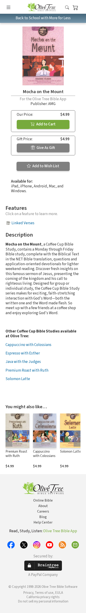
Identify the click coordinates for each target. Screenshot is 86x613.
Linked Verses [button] (22, 223)
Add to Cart (45, 124)
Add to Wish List (45, 166)
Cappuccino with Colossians (28, 345)
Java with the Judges (23, 362)
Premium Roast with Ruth (27, 370)
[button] (67, 7)
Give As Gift (45, 148)
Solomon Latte (18, 379)
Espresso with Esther (23, 353)
